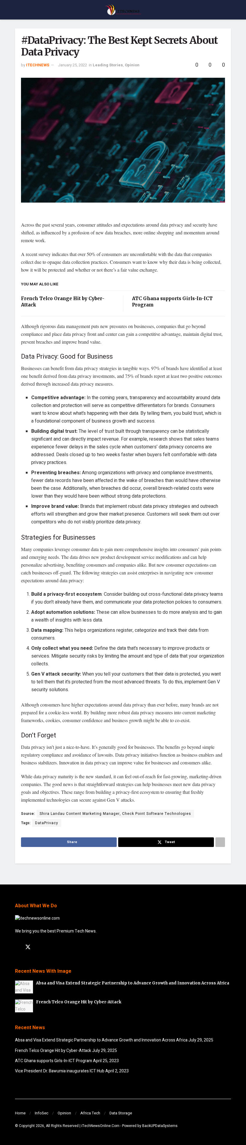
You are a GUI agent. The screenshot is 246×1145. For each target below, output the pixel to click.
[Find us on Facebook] (17, 947)
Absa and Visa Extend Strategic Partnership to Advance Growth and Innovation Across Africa (132, 983)
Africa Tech (90, 1113)
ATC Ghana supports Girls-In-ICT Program (53, 1061)
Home (20, 1113)
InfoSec (41, 1113)
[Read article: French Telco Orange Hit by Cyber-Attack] (24, 1005)
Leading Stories (108, 65)
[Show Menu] (17, 10)
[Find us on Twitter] (28, 947)
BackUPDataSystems (160, 1125)
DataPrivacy (46, 823)
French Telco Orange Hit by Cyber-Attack (78, 1002)
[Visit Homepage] (123, 10)
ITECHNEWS (37, 65)
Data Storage (121, 1113)
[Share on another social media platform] (220, 842)
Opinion (132, 65)
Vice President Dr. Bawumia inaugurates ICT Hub (59, 1071)
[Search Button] (228, 10)
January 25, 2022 (72, 65)
